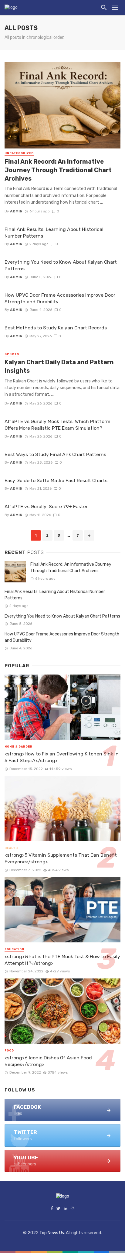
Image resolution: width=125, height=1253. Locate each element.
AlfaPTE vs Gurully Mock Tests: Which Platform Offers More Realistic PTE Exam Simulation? (57, 424)
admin (16, 211)
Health (11, 848)
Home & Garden (18, 746)
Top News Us (51, 1232)
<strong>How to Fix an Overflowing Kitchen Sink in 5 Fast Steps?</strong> (62, 757)
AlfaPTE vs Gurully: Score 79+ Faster (46, 506)
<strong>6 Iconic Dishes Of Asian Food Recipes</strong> (48, 1061)
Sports (12, 354)
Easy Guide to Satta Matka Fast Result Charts (56, 480)
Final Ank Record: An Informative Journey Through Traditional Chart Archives (58, 170)
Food (9, 1050)
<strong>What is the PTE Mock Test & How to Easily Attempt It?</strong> (62, 960)
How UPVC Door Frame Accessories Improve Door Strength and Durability (60, 298)
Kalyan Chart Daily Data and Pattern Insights (59, 366)
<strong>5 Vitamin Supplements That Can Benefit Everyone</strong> (61, 858)
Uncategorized (19, 153)
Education (14, 949)
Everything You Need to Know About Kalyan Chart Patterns (61, 265)
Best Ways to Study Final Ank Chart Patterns (55, 454)
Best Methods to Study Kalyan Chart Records (56, 328)
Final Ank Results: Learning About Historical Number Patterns (54, 232)
